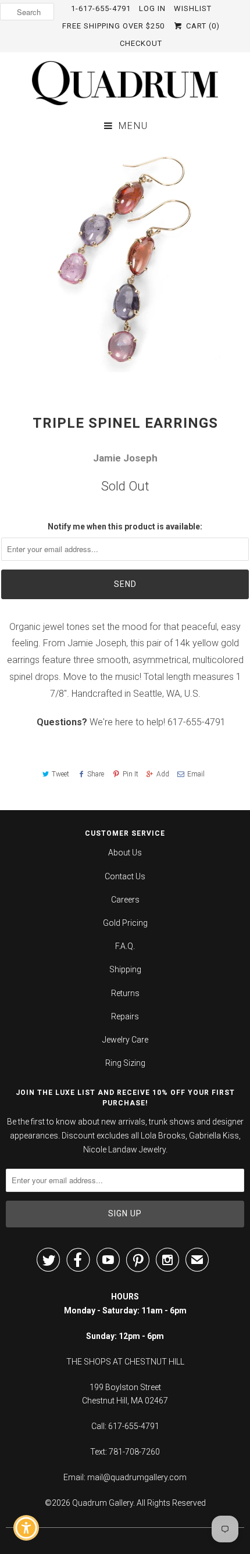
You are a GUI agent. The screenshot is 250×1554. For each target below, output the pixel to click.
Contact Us (125, 876)
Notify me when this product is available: (125, 526)
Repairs (125, 1016)
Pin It (130, 774)
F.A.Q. (125, 946)
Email (196, 774)
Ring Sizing (125, 1063)
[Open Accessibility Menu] (26, 1528)
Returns (125, 993)
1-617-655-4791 (101, 8)
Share (95, 774)
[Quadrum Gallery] (125, 83)
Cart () (201, 26)
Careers (125, 899)
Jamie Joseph (125, 458)
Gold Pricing (125, 923)
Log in (152, 8)
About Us (125, 852)
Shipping (125, 969)
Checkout (141, 43)
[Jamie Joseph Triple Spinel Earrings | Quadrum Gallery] (125, 265)
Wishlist (193, 8)
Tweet (60, 774)
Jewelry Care (125, 1039)
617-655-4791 (196, 722)
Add (162, 774)
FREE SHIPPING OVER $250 (113, 26)
